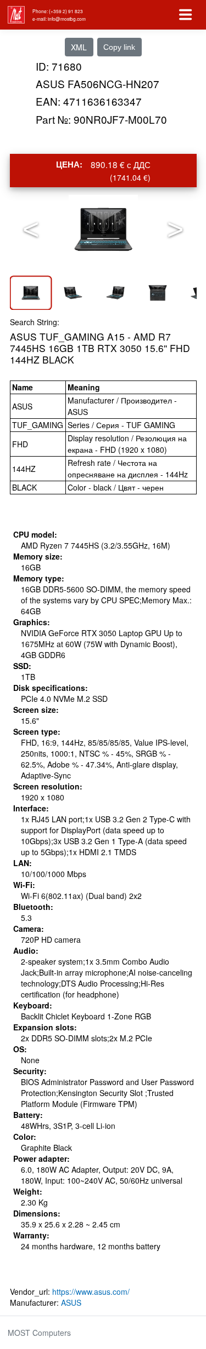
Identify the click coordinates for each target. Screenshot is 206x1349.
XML (79, 47)
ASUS (71, 1302)
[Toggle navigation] (185, 15)
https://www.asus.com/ (91, 1291)
